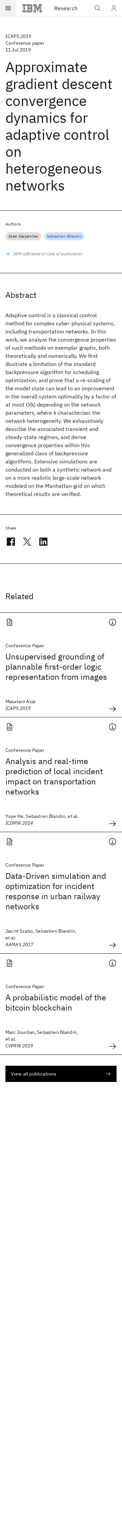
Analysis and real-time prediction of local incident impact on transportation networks (54, 776)
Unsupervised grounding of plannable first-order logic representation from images (56, 666)
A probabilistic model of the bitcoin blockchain (55, 1002)
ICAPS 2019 (18, 36)
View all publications (33, 1074)
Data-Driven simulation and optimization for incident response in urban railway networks (55, 891)
